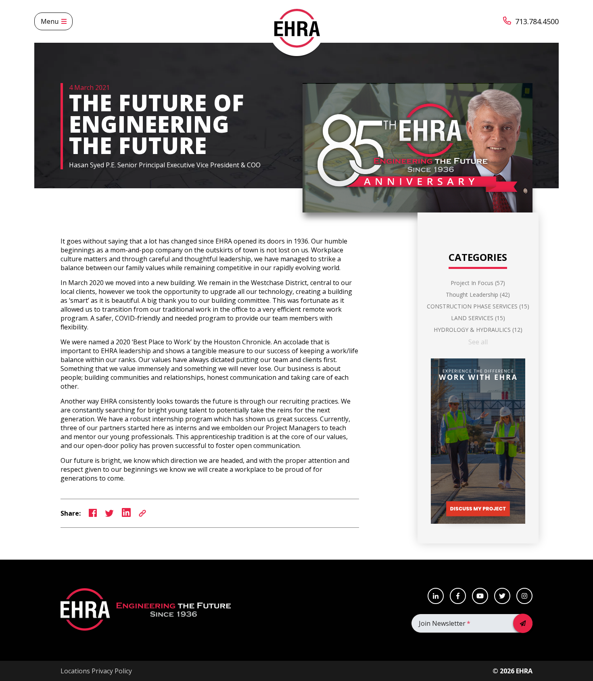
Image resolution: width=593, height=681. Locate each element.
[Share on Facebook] (93, 513)
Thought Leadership (478, 294)
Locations (75, 670)
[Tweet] (109, 513)
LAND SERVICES (478, 318)
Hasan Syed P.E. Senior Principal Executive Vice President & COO (165, 164)
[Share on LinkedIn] (126, 513)
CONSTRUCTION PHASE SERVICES (478, 306)
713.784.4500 (537, 21)
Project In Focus (478, 283)
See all (478, 341)
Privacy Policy (112, 670)
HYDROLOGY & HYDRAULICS (478, 329)
